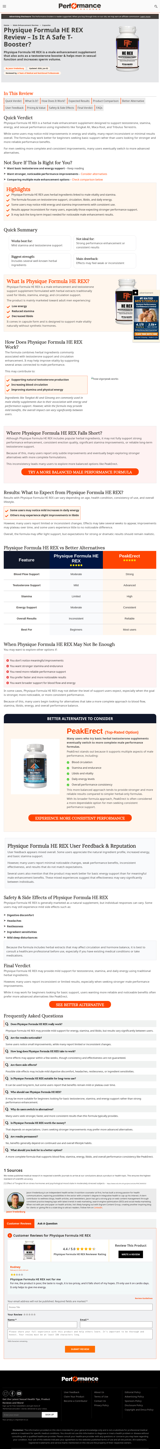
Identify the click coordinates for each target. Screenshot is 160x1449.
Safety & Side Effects (61, 108)
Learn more (145, 16)
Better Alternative (133, 101)
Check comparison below (87, 179)
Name (12, 1319)
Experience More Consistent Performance (80, 818)
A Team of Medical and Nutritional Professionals (38, 73)
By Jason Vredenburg (15, 68)
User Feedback (14, 108)
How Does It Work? (53, 101)
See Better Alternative (80, 1004)
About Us (99, 1392)
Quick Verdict (13, 101)
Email (84, 1319)
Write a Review (131, 1254)
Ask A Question (47, 1223)
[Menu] (4, 6)
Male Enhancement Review (25, 25)
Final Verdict (85, 108)
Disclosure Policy (134, 1405)
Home (6, 25)
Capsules (46, 25)
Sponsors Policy (133, 1400)
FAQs (99, 108)
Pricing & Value (36, 108)
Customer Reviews (19, 1223)
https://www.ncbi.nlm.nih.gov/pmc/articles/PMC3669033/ (126, 1183)
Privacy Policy (101, 1405)
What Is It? (31, 101)
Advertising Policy (134, 1396)
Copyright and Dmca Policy (139, 1409)
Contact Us (100, 1400)
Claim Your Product (74, 1396)
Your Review (15, 1314)
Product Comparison (106, 101)
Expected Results (79, 101)
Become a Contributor (75, 1400)
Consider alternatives (94, 174)
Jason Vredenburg (15, 1211)
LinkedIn (98, 1207)
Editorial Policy (132, 1392)
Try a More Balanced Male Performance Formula (80, 472)
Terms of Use (101, 1396)
